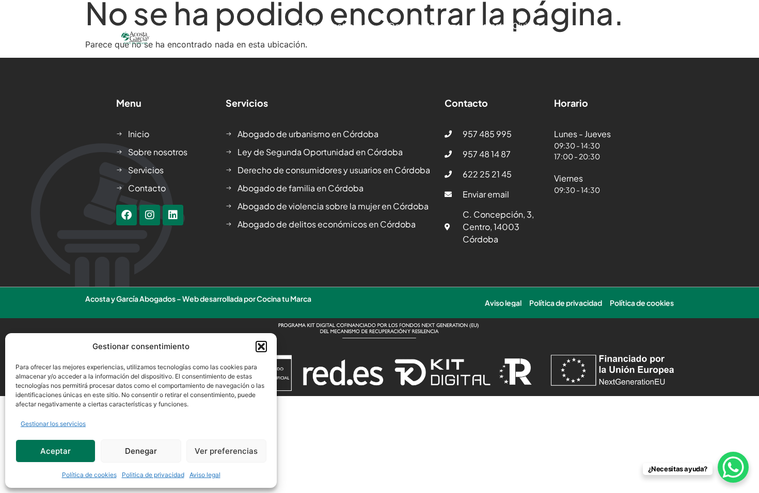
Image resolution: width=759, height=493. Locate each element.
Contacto (521, 49)
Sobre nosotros (327, 26)
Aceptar (55, 451)
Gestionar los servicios (53, 424)
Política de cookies (89, 475)
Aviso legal (204, 475)
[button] (261, 346)
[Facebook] (126, 215)
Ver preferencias (226, 451)
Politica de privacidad (153, 475)
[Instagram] (149, 215)
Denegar (141, 451)
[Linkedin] (173, 215)
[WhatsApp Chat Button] (733, 467)
